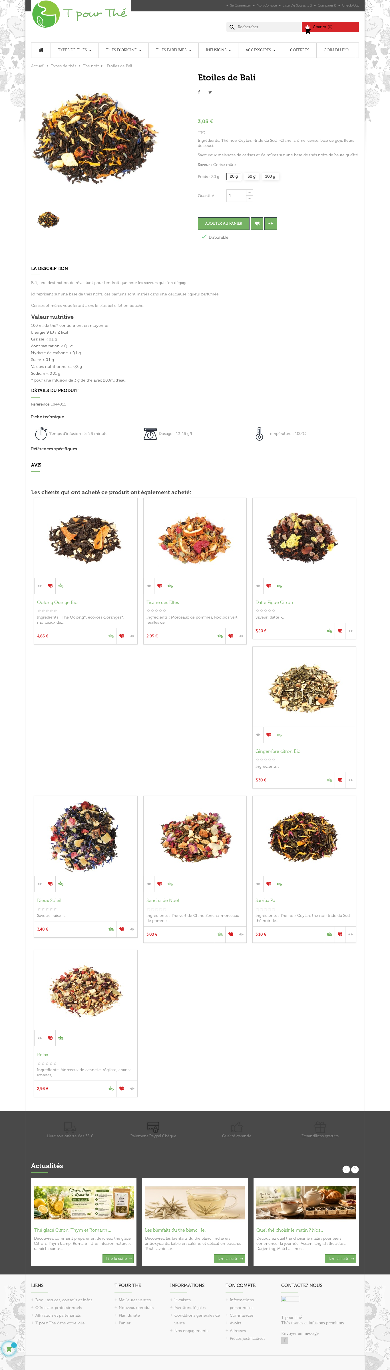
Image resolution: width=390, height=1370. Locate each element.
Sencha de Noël (162, 900)
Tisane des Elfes (162, 602)
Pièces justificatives (247, 1338)
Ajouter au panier (223, 223)
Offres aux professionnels (58, 1307)
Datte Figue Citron (274, 602)
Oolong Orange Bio (57, 602)
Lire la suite (116, 1258)
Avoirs (235, 1323)
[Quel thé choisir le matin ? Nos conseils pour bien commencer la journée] (306, 1202)
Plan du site (129, 1315)
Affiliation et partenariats (58, 1315)
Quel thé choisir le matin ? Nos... (289, 1230)
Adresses (238, 1330)
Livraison (182, 1300)
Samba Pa (265, 900)
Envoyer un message (300, 1333)
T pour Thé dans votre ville (60, 1323)
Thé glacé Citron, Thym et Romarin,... (72, 1230)
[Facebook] (284, 1340)
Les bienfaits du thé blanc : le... (176, 1230)
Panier (124, 1323)
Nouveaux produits (136, 1307)
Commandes (242, 1315)
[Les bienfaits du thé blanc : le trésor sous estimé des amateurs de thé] (195, 1202)
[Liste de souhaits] (257, 223)
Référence (40, 404)
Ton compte (241, 1285)
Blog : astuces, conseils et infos (63, 1300)
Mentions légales (190, 1307)
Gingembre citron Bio (278, 751)
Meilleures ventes (135, 1300)
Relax (42, 1054)
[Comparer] (270, 223)
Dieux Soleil (49, 900)
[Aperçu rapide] (86, 585)
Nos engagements (191, 1330)
